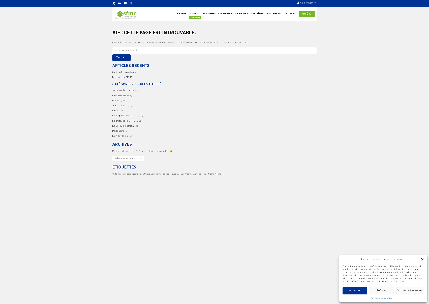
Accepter (355, 290)
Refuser (381, 290)
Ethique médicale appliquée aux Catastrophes (171, 174)
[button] (422, 259)
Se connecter (308, 3)
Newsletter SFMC (122, 77)
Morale (218, 174)
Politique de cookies (381, 298)
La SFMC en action (123, 126)
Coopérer (257, 14)
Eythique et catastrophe (203, 174)
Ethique (146, 174)
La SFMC (182, 14)
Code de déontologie (121, 174)
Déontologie (137, 174)
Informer (209, 14)
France (116, 100)
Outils (115, 111)
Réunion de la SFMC (123, 121)
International (119, 95)
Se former (241, 14)
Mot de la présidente (124, 72)
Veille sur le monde (123, 90)
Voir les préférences (409, 290)
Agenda (194, 14)
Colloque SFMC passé (124, 116)
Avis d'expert (119, 106)
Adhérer (307, 14)
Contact (291, 14)
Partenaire (118, 131)
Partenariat (275, 14)
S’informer (225, 14)
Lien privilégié (120, 136)
